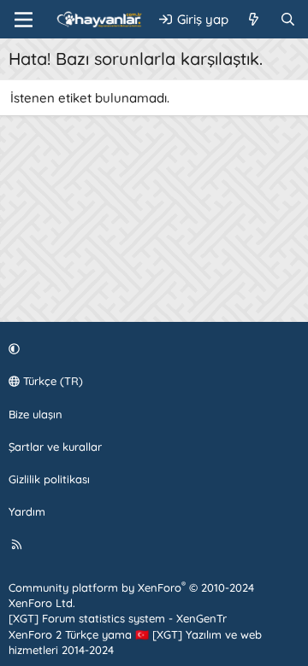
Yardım (27, 511)
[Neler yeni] (253, 19)
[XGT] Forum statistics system (118, 618)
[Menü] (23, 19)
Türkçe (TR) (51, 381)
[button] (151, 348)
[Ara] (288, 19)
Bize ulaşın (35, 414)
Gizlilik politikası (49, 479)
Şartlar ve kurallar (55, 446)
